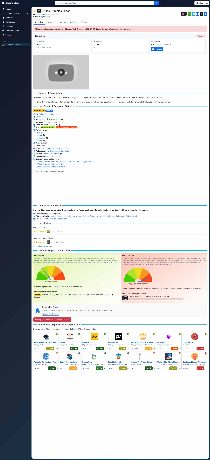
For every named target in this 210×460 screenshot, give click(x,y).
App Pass (9, 26)
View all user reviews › (42, 246)
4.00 (51, 119)
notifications (41, 138)
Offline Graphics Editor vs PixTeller (51, 167)
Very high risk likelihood (67, 127)
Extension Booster (12, 31)
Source (63, 22)
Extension (54, 14)
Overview (39, 22)
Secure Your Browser (50, 314)
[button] (201, 3)
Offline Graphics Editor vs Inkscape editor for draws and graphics (64, 161)
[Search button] (156, 3)
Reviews (73, 22)
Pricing (8, 35)
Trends (84, 22)
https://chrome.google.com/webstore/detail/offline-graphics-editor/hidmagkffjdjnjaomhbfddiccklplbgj (94, 216)
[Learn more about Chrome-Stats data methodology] (61, 154)
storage (39, 135)
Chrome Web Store (51, 154)
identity (39, 140)
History (8, 41)
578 (43, 117)
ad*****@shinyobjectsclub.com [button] (55, 148)
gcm (38, 133)
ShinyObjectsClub (42, 14)
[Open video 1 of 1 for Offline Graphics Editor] (61, 72)
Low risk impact (48, 127)
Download (52, 22)
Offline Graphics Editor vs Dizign (50, 164)
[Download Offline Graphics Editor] (177, 45)
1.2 (44, 122)
